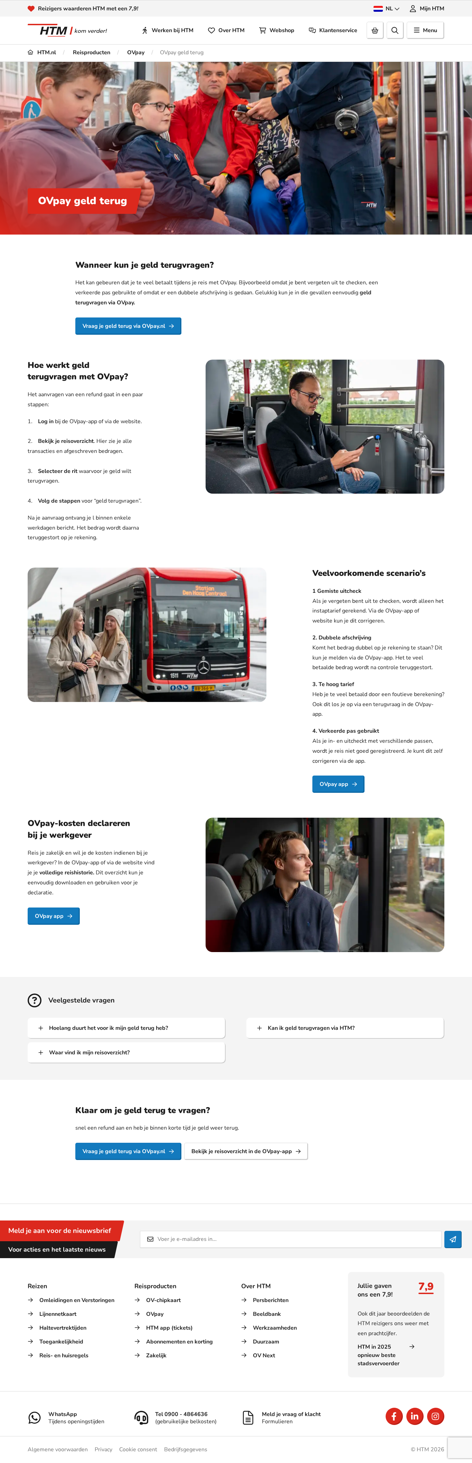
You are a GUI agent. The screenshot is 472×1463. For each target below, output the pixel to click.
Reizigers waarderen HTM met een (88, 8)
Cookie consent (138, 1449)
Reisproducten (91, 52)
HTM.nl (46, 52)
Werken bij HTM (172, 30)
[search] (395, 30)
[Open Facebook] (394, 1416)
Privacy (103, 1449)
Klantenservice (338, 30)
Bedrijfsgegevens (185, 1449)
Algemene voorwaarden (58, 1449)
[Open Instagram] (435, 1416)
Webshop (282, 30)
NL (389, 8)
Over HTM (231, 30)
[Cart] (375, 30)
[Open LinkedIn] (415, 1416)
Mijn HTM (432, 8)
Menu (430, 30)
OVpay (135, 52)
